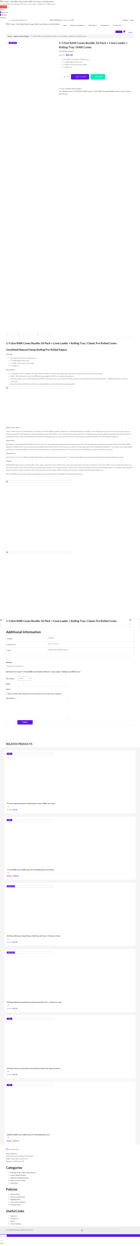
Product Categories (77, 25)
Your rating (10, 679)
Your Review (10, 698)
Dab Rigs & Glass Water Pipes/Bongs (23, 1172)
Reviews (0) (43, 334)
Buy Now (99, 76)
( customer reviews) (66, 51)
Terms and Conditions (17, 1202)
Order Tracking (15, 1224)
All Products (93, 25)
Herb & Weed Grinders (18, 1175)
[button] (129, 32)
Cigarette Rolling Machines (19, 1178)
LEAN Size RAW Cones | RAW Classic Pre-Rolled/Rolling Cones (28, 1135)
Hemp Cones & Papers (21, 36)
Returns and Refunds (17, 1197)
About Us (13, 1216)
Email (8, 689)
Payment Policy (15, 1205)
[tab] (13, 334)
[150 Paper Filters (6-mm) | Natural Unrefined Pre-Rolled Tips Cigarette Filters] (30, 1041)
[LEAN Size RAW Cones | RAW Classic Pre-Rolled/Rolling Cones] (30, 1107)
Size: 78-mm (63, 94)
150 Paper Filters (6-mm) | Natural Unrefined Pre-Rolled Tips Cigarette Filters (34, 1068)
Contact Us (117, 25)
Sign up (125, 20)
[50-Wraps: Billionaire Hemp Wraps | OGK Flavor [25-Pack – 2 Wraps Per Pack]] (30, 908)
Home (2, 10)
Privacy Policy (15, 1194)
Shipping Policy (15, 1199)
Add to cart (81, 76)
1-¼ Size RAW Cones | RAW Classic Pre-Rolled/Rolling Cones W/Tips (30, 870)
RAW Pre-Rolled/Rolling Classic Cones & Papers (114, 91)
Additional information (28, 334)
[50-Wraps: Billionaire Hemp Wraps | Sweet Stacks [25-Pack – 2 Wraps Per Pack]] (30, 975)
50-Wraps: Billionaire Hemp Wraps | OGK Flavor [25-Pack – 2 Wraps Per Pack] (33, 936)
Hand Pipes (14, 1183)
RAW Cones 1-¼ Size (90, 91)
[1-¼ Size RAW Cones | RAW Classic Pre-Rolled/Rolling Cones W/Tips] (30, 842)
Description (13, 334)
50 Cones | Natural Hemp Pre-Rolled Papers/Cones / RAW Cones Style (31, 803)
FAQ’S (12, 1221)
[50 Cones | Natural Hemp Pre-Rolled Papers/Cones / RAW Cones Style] (30, 776)
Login (131, 20)
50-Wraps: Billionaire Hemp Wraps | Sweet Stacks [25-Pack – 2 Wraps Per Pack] (34, 1002)
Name (8, 684)
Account (3, 17)
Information (104, 25)
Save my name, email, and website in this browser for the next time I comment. (35, 694)
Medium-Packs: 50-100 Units (73, 91)
